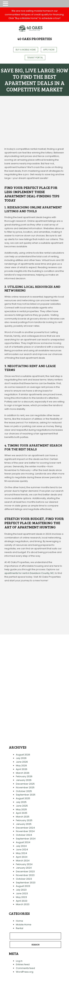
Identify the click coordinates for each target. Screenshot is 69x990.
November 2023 (25, 875)
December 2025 (25, 783)
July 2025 (21, 802)
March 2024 (23, 860)
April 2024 (21, 857)
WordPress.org (24, 971)
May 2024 (21, 853)
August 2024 (23, 842)
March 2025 (22, 816)
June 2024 (22, 849)
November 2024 (25, 831)
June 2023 (22, 893)
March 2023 (22, 904)
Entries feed (23, 964)
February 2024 (24, 864)
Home (19, 921)
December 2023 (25, 871)
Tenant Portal (35, 57)
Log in (19, 961)
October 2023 (24, 879)
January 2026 (23, 780)
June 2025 (22, 805)
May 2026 (21, 765)
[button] (6, 4)
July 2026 (21, 758)
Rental (19, 928)
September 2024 (26, 838)
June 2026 (22, 761)
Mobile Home (23, 924)
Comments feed (25, 968)
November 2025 (25, 787)
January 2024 (24, 867)
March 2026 (22, 773)
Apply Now (48, 49)
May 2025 (21, 809)
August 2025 (23, 798)
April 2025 (21, 813)
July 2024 (21, 846)
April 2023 (21, 900)
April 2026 (21, 769)
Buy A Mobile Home (26, 49)
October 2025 (24, 791)
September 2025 (25, 794)
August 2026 (23, 754)
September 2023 (25, 882)
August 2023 (23, 886)
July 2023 (21, 889)
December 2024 (25, 827)
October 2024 (24, 835)
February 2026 (24, 776)
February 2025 (24, 820)
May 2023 (21, 897)
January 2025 (23, 824)
